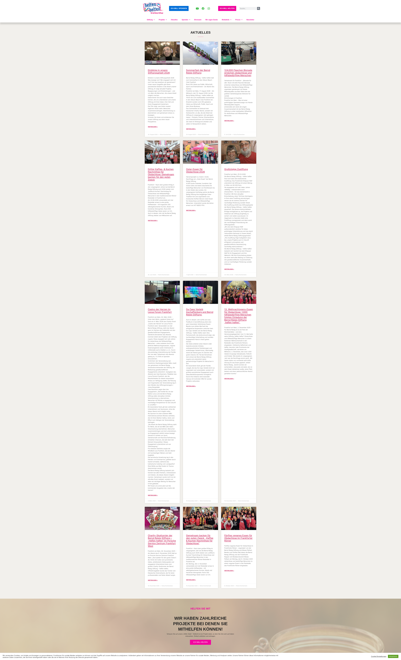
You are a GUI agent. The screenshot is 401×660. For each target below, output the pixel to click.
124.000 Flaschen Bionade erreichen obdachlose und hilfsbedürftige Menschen (238, 73)
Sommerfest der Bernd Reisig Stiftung (198, 71)
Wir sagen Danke (211, 20)
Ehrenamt (197, 20)
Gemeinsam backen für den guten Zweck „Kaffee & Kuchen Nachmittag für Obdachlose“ (199, 539)
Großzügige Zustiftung (236, 169)
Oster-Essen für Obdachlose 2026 (195, 170)
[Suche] (258, 8)
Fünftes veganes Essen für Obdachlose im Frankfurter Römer (238, 538)
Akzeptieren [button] (393, 656)
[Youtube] (197, 8)
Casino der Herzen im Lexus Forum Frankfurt (160, 310)
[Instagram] (208, 8)
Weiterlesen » (153, 127)
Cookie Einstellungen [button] (378, 656)
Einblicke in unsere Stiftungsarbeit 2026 (159, 71)
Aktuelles (174, 20)
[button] (151, 19)
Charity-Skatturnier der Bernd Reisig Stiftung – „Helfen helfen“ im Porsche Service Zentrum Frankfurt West (162, 540)
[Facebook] (203, 8)
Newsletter (250, 20)
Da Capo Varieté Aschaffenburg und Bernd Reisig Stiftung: (199, 312)
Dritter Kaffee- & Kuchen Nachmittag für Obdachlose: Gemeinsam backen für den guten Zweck (161, 174)
